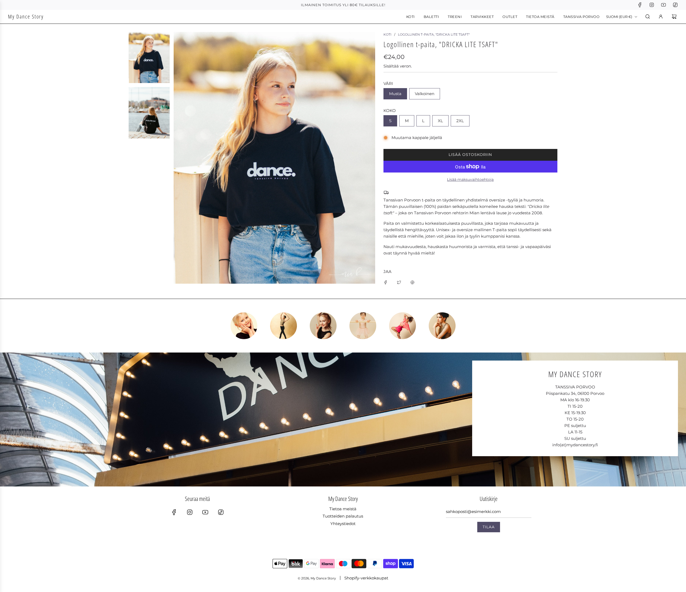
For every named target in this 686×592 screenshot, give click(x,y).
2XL (460, 120)
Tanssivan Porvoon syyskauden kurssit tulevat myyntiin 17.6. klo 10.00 (343, 5)
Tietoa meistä (342, 508)
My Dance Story (26, 16)
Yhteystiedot (343, 523)
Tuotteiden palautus (343, 516)
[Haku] (647, 16)
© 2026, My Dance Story (317, 578)
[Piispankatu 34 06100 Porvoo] (343, 419)
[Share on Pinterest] (412, 282)
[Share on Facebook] (385, 282)
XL (440, 120)
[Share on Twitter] (399, 282)
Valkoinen (424, 93)
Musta (395, 93)
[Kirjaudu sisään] (661, 16)
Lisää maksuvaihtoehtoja (470, 179)
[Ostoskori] (675, 16)
